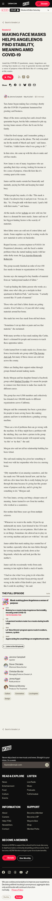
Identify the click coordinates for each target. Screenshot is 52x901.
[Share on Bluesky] (24, 85)
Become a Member (35, 813)
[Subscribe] (47, 765)
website (25, 212)
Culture (7, 694)
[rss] (19, 77)
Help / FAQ (6, 821)
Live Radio (31, 782)
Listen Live (12, 3)
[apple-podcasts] (23, 77)
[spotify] (27, 77)
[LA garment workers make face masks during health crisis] (3, 619)
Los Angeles (33, 694)
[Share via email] (34, 85)
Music (29, 786)
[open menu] (4, 4)
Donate (44, 4)
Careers (5, 817)
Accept (19, 897)
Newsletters (7, 825)
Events (5, 798)
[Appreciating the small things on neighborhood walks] (3, 637)
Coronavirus (19, 694)
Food (4, 790)
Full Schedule (32, 794)
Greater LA (6, 30)
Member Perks (33, 829)
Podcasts (31, 790)
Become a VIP (33, 817)
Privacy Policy (17, 890)
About (4, 813)
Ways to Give (32, 821)
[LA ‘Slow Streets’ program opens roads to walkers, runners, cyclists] (3, 628)
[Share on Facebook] (15, 85)
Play (9, 77)
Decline (6, 897)
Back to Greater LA (12, 22)
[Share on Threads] (20, 85)
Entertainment (8, 786)
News (4, 782)
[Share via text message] (29, 85)
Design (7, 699)
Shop (29, 825)
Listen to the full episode (14, 646)
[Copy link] (10, 85)
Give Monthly (25, 858)
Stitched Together (22, 381)
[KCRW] (6, 751)
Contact (5, 829)
